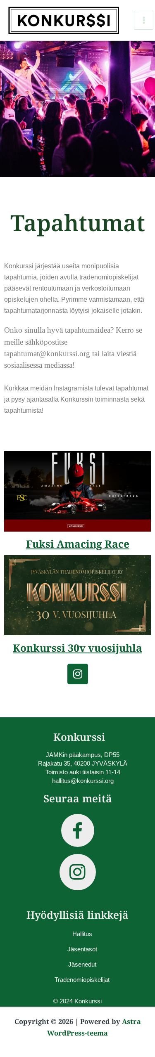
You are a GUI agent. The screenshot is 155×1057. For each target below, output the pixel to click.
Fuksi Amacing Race (77, 543)
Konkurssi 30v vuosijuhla (77, 647)
